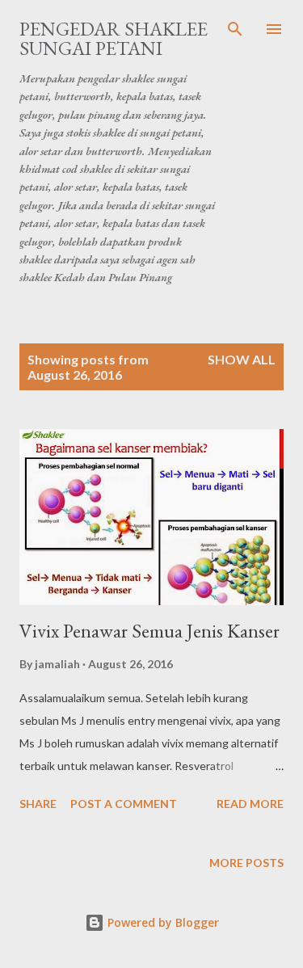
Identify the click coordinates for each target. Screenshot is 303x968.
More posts (246, 862)
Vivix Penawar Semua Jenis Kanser (149, 630)
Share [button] (38, 803)
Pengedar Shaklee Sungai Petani (113, 38)
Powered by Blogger (161, 922)
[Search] (235, 29)
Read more (250, 803)
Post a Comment (123, 803)
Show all (242, 359)
